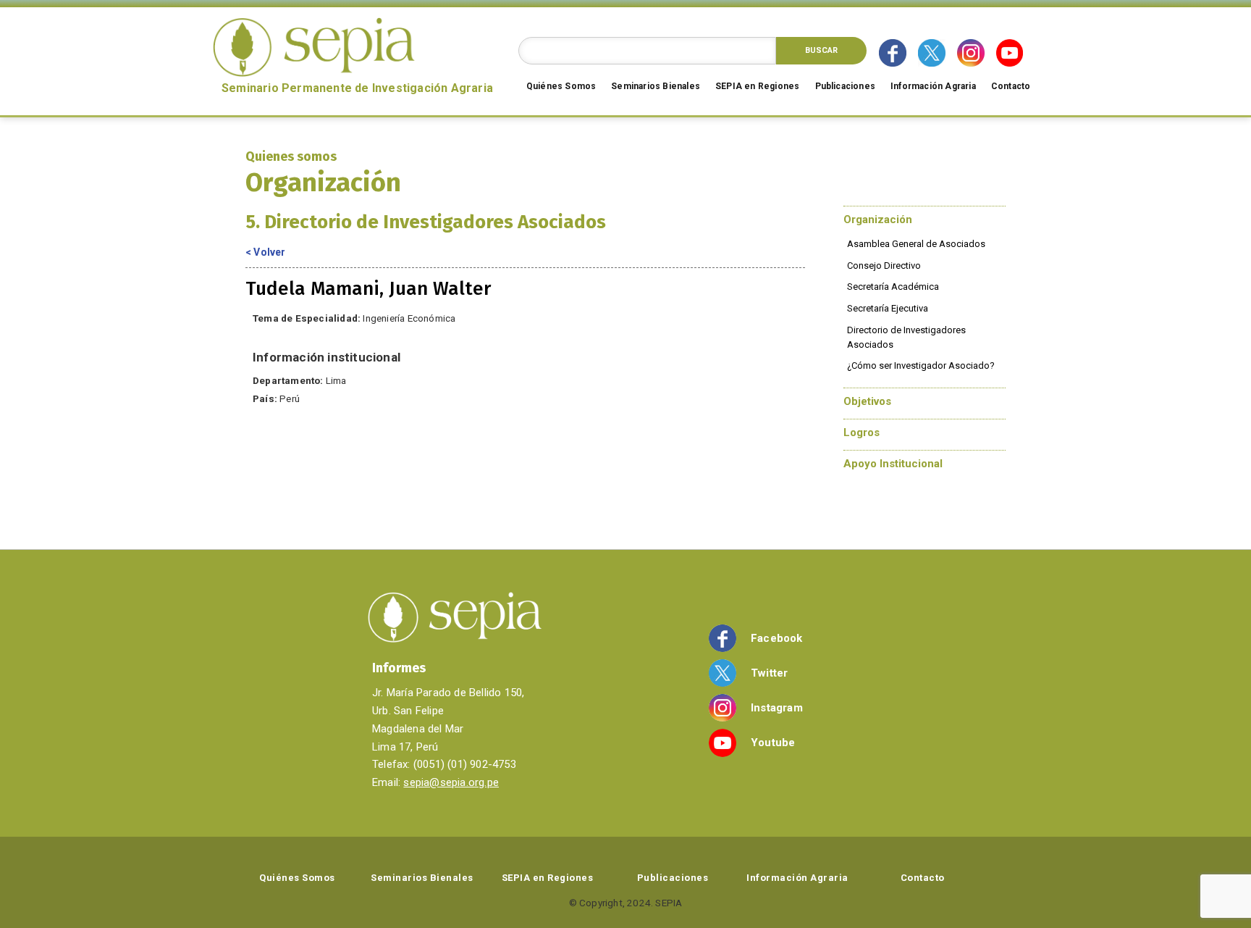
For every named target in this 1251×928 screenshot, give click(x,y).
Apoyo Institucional (893, 463)
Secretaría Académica (893, 286)
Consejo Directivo (884, 265)
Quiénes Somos (561, 86)
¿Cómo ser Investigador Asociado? (921, 365)
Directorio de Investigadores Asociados (906, 337)
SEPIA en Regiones (757, 86)
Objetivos (867, 401)
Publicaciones (845, 86)
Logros (861, 432)
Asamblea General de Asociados (916, 243)
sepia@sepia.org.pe (451, 782)
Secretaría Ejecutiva (887, 308)
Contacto (1011, 86)
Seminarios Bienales (655, 86)
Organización (877, 219)
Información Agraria (933, 86)
